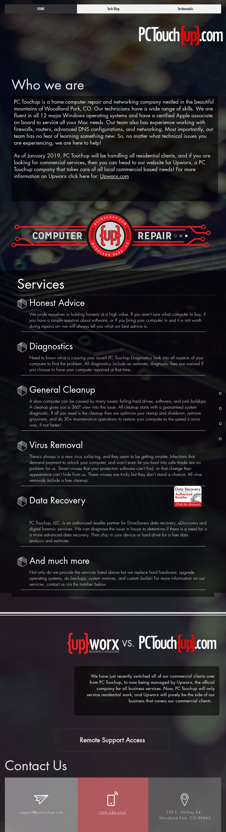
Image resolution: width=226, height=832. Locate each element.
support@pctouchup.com (42, 812)
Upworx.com (114, 176)
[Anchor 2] (211, 408)
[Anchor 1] (211, 393)
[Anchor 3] (211, 423)
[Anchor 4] (211, 439)
